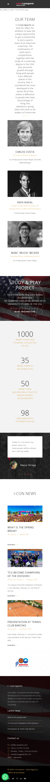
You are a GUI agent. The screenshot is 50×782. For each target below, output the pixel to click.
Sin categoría (12, 534)
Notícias (10, 579)
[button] (5, 776)
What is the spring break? (17, 717)
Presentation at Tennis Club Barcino (21, 729)
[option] (25, 452)
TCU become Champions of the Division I (23, 723)
